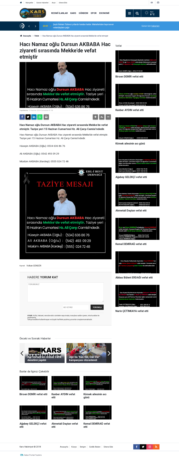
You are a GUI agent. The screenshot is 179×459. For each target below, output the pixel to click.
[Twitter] (28, 117)
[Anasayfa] (21, 3)
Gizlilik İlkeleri (94, 447)
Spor (94, 13)
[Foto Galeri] (158, 2)
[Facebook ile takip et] (136, 446)
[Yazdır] (46, 117)
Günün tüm (150, 26)
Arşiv (54, 3)
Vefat (36, 36)
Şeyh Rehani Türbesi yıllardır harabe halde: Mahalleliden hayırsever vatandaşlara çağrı (83, 26)
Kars (73, 13)
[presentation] (29, 26)
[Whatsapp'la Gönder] (39, 117)
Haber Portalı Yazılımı (33, 455)
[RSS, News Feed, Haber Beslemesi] (156, 446)
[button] (95, 117)
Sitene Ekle (63, 3)
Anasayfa (27, 36)
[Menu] (129, 13)
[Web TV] (151, 2)
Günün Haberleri (42, 3)
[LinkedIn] (34, 117)
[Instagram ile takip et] (149, 446)
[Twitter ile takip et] (143, 446)
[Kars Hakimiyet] (33, 13)
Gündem (83, 13)
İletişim (83, 447)
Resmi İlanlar (59, 13)
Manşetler (29, 3)
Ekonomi (104, 13)
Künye (74, 447)
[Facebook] (22, 117)
